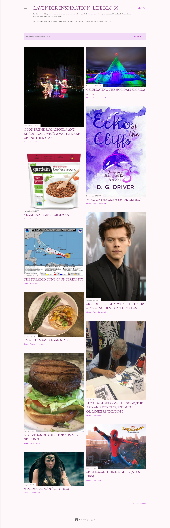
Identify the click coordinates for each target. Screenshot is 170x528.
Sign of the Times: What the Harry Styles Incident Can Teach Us (115, 306)
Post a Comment (36, 142)
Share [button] (26, 142)
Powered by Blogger (87, 520)
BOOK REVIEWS (49, 21)
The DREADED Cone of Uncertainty (53, 279)
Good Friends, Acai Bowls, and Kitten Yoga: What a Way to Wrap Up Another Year (52, 133)
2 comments (35, 443)
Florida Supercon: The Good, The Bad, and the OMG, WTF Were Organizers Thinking (114, 407)
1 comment (34, 283)
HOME (36, 21)
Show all (138, 37)
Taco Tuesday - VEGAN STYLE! (47, 340)
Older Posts (139, 503)
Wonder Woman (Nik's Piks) (46, 489)
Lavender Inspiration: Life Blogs (75, 8)
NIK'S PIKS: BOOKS (68, 21)
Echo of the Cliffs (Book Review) (113, 200)
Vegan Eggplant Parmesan (46, 215)
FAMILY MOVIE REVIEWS (90, 21)
